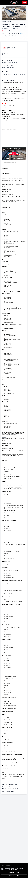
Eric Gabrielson (8, 790)
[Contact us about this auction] (10, 21)
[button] (21, 33)
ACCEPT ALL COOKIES (14, 872)
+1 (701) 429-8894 (14, 33)
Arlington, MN (7, 31)
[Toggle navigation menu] (2, 2)
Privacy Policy (14, 869)
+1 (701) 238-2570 (16, 790)
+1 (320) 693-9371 (10, 791)
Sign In (24, 2)
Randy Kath (7, 33)
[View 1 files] (3, 10)
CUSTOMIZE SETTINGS (14, 875)
